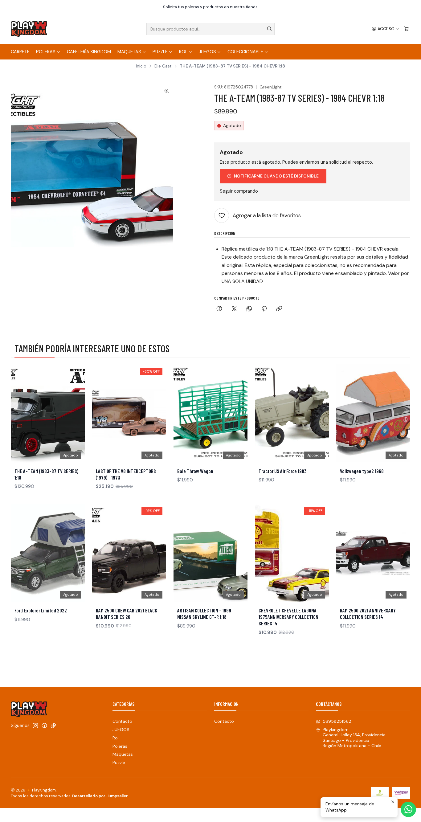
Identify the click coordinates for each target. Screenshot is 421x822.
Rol (183, 52)
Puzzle (160, 52)
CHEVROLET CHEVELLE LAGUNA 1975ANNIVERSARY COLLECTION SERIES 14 (288, 616)
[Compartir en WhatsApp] (249, 309)
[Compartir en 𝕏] (234, 309)
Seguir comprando (239, 191)
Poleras (45, 52)
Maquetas (129, 52)
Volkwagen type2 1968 (362, 471)
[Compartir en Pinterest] (264, 309)
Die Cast (163, 66)
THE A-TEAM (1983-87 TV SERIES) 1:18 (46, 474)
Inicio (141, 66)
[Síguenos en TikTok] (53, 725)
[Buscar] (269, 29)
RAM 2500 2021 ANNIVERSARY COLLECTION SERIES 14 (368, 613)
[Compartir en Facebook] (219, 309)
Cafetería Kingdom (89, 52)
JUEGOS (207, 52)
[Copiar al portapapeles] (279, 309)
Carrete (20, 52)
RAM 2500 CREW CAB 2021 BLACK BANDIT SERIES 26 (126, 613)
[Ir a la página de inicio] (29, 29)
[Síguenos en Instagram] (35, 725)
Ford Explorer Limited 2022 (40, 610)
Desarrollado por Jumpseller (100, 796)
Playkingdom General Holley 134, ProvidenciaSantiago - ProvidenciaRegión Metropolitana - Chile (354, 738)
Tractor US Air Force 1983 (283, 471)
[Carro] (406, 29)
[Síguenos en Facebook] (44, 725)
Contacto (122, 721)
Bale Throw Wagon (195, 471)
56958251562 (337, 721)
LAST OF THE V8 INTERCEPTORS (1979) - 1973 (126, 474)
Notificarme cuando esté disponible (276, 176)
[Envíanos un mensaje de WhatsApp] (408, 809)
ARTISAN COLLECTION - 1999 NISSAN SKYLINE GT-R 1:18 (204, 613)
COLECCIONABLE (245, 52)
